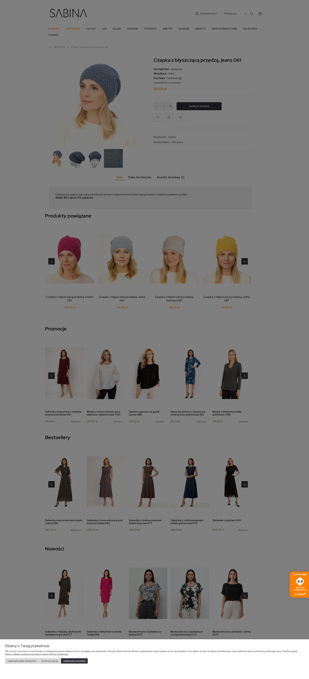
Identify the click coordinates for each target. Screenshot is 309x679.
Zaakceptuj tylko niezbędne (21, 661)
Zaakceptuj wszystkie (74, 661)
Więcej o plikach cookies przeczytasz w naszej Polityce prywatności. (37, 654)
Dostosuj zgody (49, 661)
